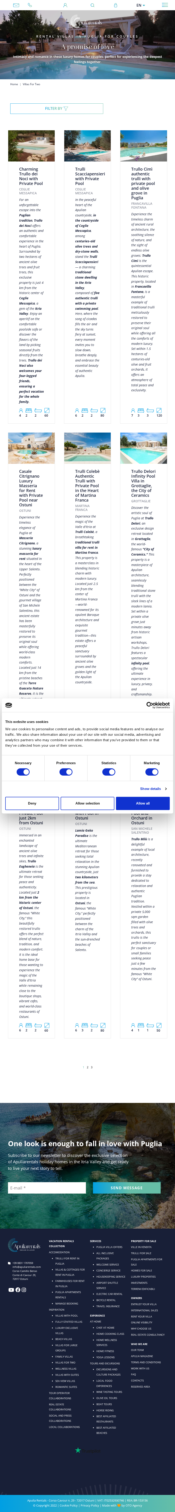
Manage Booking (66, 1303)
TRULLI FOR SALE (141, 1253)
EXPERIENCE (97, 1315)
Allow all (143, 803)
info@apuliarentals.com (16, 5)
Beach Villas (63, 1339)
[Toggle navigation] (165, 5)
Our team (137, 1350)
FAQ (133, 1374)
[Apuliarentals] (86, 21)
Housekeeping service (110, 1276)
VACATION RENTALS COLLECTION (61, 1243)
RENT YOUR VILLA (141, 1316)
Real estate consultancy (148, 1334)
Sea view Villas (65, 1381)
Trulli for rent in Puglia (67, 1261)
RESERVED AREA (140, 1386)
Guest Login (65, 5)
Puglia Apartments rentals (68, 1294)
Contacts (137, 1380)
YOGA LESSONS (105, 1357)
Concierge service (108, 1270)
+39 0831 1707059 (32, 5)
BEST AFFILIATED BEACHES (106, 1430)
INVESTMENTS (139, 1282)
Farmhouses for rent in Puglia (70, 1283)
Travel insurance (108, 1306)
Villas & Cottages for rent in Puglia (70, 1272)
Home (14, 84)
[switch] (65, 771)
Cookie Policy (69, 1505)
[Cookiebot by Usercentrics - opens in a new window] (150, 705)
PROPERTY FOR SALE (143, 1241)
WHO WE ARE (139, 1344)
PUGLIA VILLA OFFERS (109, 1247)
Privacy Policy (90, 1505)
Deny (32, 803)
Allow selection (87, 803)
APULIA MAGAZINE (142, 1356)
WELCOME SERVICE (107, 1264)
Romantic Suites (66, 1387)
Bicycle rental (106, 1300)
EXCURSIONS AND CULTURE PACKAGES (108, 1372)
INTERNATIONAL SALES (144, 1310)
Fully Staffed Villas (68, 1321)
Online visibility (141, 1322)
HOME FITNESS (105, 1351)
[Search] (94, 5)
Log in (115, 5)
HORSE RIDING (105, 1410)
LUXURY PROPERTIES (143, 1276)
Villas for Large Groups (66, 1347)
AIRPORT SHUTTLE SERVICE (107, 1285)
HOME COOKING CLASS (110, 1333)
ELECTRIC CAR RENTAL (109, 1294)
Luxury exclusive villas (66, 1330)
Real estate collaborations (60, 1407)
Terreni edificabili (143, 1289)
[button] (56, 108)
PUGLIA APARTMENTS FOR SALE (146, 1262)
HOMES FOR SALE (141, 1270)
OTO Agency (134, 1505)
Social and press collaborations (60, 1418)
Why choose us (141, 1328)
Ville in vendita (141, 1247)
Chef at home (105, 1327)
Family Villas (64, 1356)
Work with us (140, 1368)
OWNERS (136, 1298)
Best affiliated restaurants (106, 1419)
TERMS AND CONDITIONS (146, 1362)
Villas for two (65, 1362)
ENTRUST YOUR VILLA (144, 1304)
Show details (150, 789)
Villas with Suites (67, 1374)
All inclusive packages (105, 1255)
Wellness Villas (65, 1368)
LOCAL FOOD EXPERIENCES (104, 1383)
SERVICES (95, 1241)
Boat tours (104, 1404)
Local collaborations (64, 1427)
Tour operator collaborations (60, 1395)
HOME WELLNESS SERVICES (106, 1342)
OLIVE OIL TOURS (106, 1398)
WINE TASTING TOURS (109, 1392)
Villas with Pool (66, 1315)
